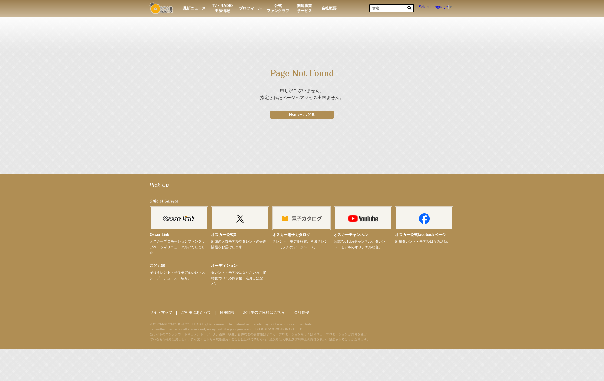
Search (409, 8)
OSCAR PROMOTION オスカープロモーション (161, 8)
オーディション (224, 265)
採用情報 (227, 312)
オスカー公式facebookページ (420, 235)
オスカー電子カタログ (291, 235)
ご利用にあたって (196, 312)
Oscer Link (159, 235)
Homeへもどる (302, 114)
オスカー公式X (223, 235)
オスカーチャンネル (351, 235)
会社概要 (301, 312)
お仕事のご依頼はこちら (264, 312)
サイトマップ (161, 312)
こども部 (157, 265)
